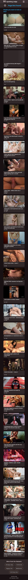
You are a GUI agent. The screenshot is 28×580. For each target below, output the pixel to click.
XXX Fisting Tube (14, 572)
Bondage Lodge (9, 564)
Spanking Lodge (11, 2)
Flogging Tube (9, 568)
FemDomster (19, 564)
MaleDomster (19, 568)
